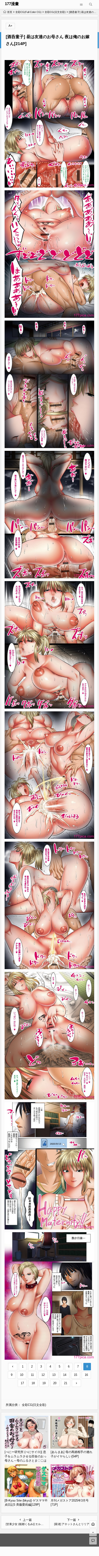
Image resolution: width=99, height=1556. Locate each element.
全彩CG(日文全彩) (55, 12)
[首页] (93, 1524)
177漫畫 (12, 4)
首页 (9, 12)
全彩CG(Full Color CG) (28, 12)
